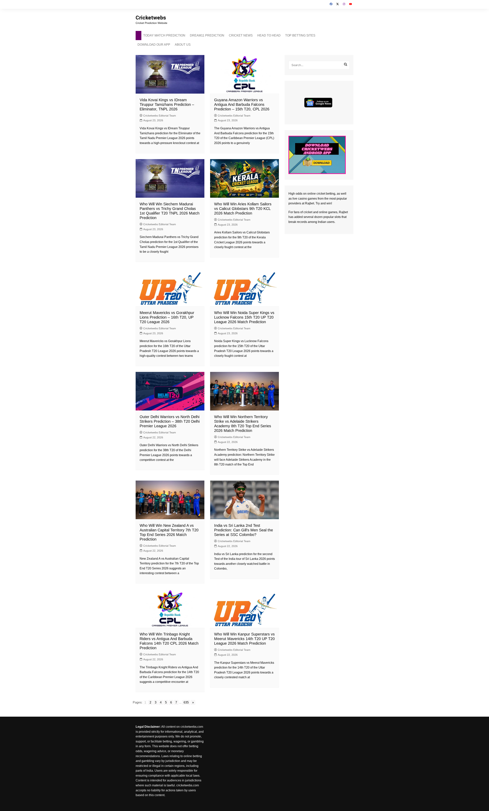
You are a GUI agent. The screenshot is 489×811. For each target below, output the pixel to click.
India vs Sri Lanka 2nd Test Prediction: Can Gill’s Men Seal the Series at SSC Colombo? (243, 530)
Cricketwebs (151, 18)
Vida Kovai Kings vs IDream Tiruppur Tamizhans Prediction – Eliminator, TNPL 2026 (167, 104)
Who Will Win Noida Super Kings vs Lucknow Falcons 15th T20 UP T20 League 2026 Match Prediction (244, 317)
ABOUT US (183, 44)
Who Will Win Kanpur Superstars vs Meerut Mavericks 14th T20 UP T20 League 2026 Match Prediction (244, 638)
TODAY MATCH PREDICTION (164, 35)
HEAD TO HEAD (269, 35)
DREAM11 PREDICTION (207, 35)
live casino (299, 198)
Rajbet (343, 212)
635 (186, 702)
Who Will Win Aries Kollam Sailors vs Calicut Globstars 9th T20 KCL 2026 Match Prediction (242, 208)
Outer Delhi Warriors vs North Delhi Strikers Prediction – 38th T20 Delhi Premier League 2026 (170, 421)
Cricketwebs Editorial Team (159, 115)
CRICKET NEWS (241, 35)
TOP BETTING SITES (300, 35)
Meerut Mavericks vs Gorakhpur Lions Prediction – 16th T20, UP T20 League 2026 (167, 317)
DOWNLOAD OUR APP (154, 44)
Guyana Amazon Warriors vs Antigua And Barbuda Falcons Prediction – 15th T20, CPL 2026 (241, 104)
